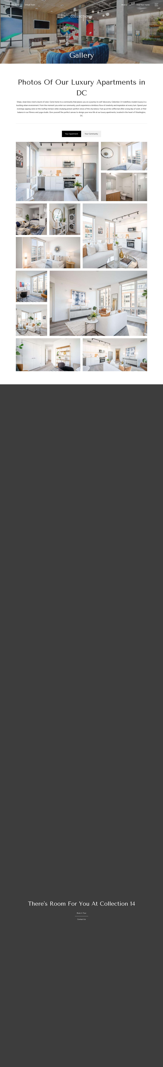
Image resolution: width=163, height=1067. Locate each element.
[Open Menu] (156, 4)
